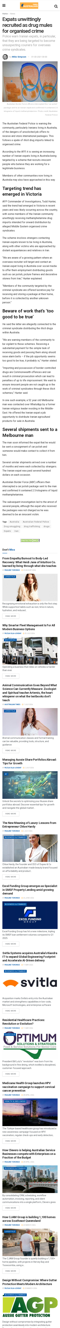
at (6, 774)
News (12, 14)
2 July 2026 (29, 768)
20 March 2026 (30, 1288)
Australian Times (12, 704)
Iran (17, 531)
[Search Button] (56, 5)
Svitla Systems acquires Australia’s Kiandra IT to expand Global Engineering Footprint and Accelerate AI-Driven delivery (29, 956)
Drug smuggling (12, 526)
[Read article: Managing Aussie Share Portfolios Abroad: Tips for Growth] (30, 785)
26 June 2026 (28, 898)
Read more (12, 615)
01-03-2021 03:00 (39, 57)
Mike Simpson (19, 57)
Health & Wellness (15, 1101)
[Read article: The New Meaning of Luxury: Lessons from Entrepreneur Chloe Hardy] (30, 848)
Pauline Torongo (12, 570)
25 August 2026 (29, 570)
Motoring (10, 640)
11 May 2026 (28, 965)
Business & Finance (15, 837)
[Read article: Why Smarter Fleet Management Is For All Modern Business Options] (30, 651)
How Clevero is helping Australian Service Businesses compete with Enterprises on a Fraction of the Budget (29, 1153)
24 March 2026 (29, 1225)
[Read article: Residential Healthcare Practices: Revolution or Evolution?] (30, 1045)
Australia (14, 522)
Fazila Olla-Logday (13, 633)
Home (5, 14)
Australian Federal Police (36, 522)
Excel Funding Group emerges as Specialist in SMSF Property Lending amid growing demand (29, 889)
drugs (47, 526)
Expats (7, 531)
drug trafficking (32, 526)
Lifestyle (10, 577)
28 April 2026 (28, 1095)
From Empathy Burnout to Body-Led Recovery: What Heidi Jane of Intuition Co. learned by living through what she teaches (29, 562)
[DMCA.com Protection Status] (30, 540)
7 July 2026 (28, 704)
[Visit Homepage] (29, 5)
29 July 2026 (29, 633)
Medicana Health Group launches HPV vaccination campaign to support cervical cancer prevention (28, 1086)
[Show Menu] (3, 5)
